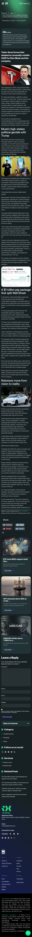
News (11, 13)
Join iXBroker (24, 511)
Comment (4, 666)
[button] (7, 525)
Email (3, 695)
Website (3, 702)
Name (3, 688)
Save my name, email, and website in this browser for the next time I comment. (15, 712)
